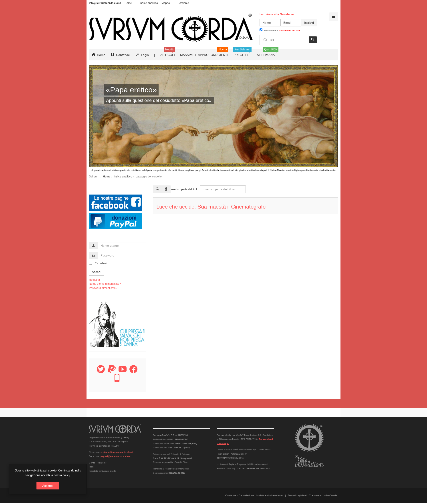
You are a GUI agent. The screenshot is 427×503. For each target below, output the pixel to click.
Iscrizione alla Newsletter (269, 495)
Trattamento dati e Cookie (323, 495)
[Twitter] (101, 371)
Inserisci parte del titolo (185, 189)
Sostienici (183, 3)
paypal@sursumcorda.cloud (116, 456)
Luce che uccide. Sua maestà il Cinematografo (211, 207)
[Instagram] (117, 380)
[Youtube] (123, 371)
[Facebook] (133, 371)
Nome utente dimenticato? (105, 283)
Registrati (95, 279)
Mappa (165, 3)
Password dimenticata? (103, 288)
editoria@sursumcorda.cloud (117, 452)
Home (128, 3)
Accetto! (48, 485)
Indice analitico (149, 3)
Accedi (96, 272)
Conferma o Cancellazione (239, 495)
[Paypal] (112, 371)
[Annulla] (166, 189)
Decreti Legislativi (297, 495)
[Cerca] (157, 189)
